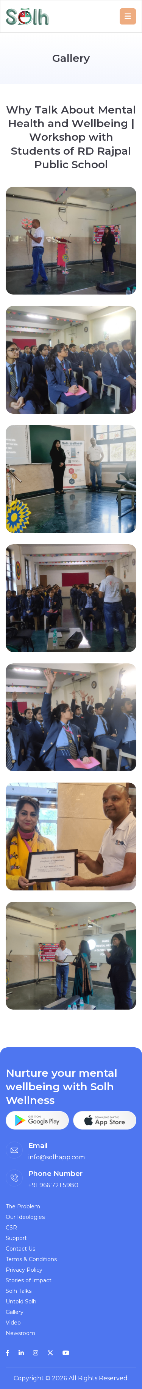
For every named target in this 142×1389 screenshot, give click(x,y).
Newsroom (20, 1333)
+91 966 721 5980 (53, 1185)
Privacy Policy (24, 1269)
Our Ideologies (25, 1217)
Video (13, 1322)
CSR (11, 1227)
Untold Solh (21, 1301)
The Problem (23, 1206)
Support (16, 1238)
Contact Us (20, 1248)
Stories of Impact (28, 1280)
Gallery (14, 1312)
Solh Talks (18, 1291)
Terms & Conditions (31, 1259)
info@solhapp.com (56, 1157)
